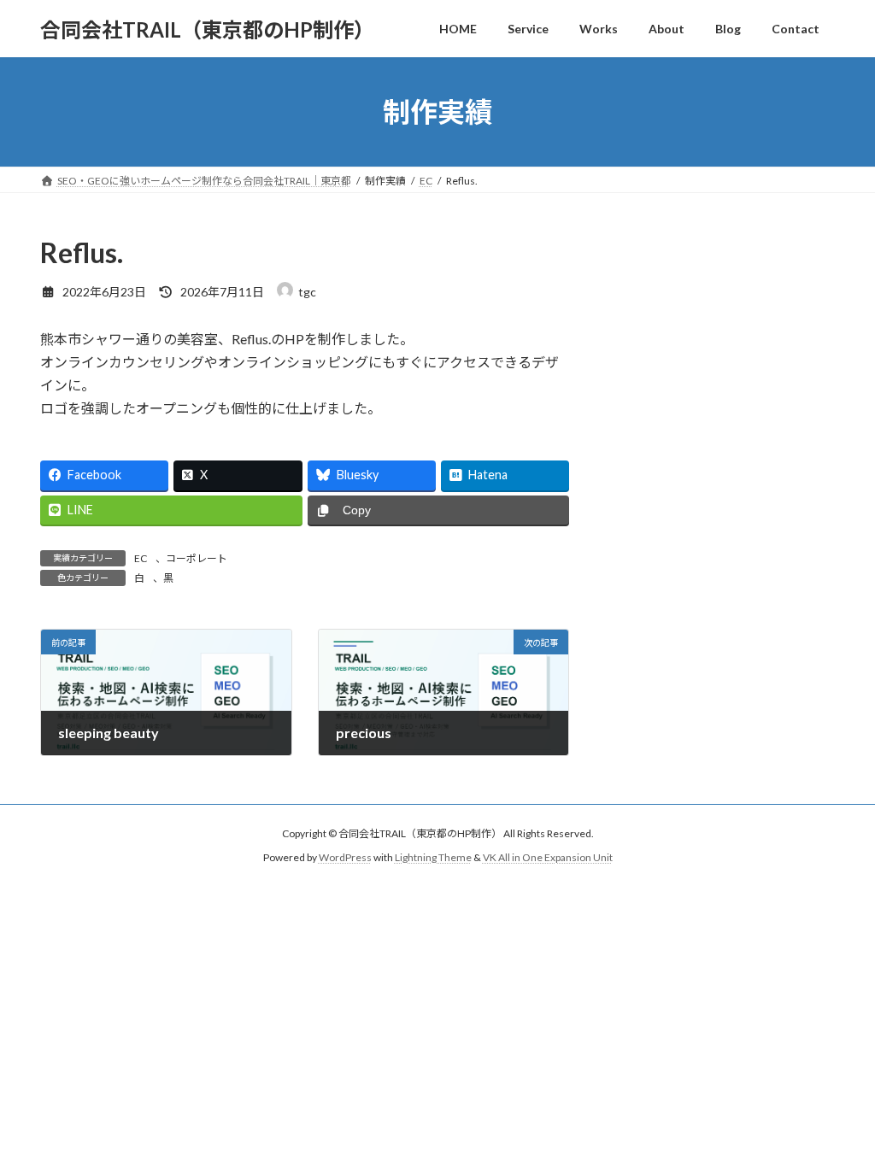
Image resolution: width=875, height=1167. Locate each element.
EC (140, 558)
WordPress (345, 857)
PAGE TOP (838, 1116)
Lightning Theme (433, 857)
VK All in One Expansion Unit (548, 857)
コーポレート (196, 558)
